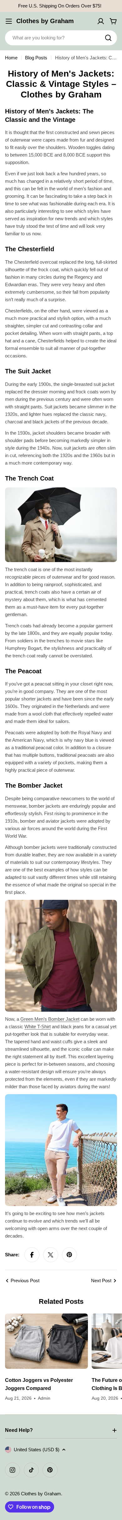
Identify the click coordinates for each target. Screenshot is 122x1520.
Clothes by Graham (45, 20)
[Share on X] (50, 1254)
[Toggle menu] (9, 21)
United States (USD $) (36, 1449)
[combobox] (61, 37)
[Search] (108, 38)
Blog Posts (36, 57)
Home (11, 57)
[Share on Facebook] (31, 1254)
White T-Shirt (37, 1026)
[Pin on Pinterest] (69, 1254)
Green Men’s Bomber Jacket (49, 1019)
